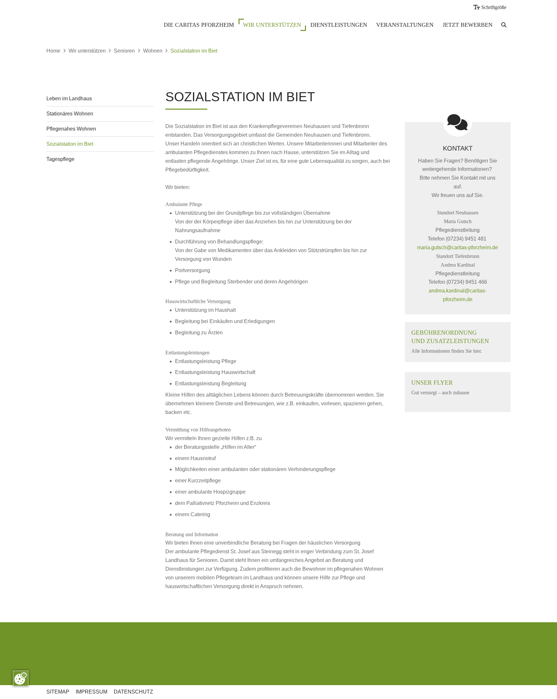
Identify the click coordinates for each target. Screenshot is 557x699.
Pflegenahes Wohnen (71, 129)
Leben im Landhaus (69, 98)
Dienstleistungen (338, 25)
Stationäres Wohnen (69, 113)
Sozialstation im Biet (194, 51)
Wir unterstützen (272, 25)
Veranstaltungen (405, 25)
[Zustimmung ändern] (20, 678)
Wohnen (152, 51)
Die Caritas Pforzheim (199, 25)
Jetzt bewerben (468, 25)
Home (53, 51)
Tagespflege (60, 159)
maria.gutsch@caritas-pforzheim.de (457, 247)
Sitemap (57, 691)
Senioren (124, 51)
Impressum (91, 691)
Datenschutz (133, 691)
